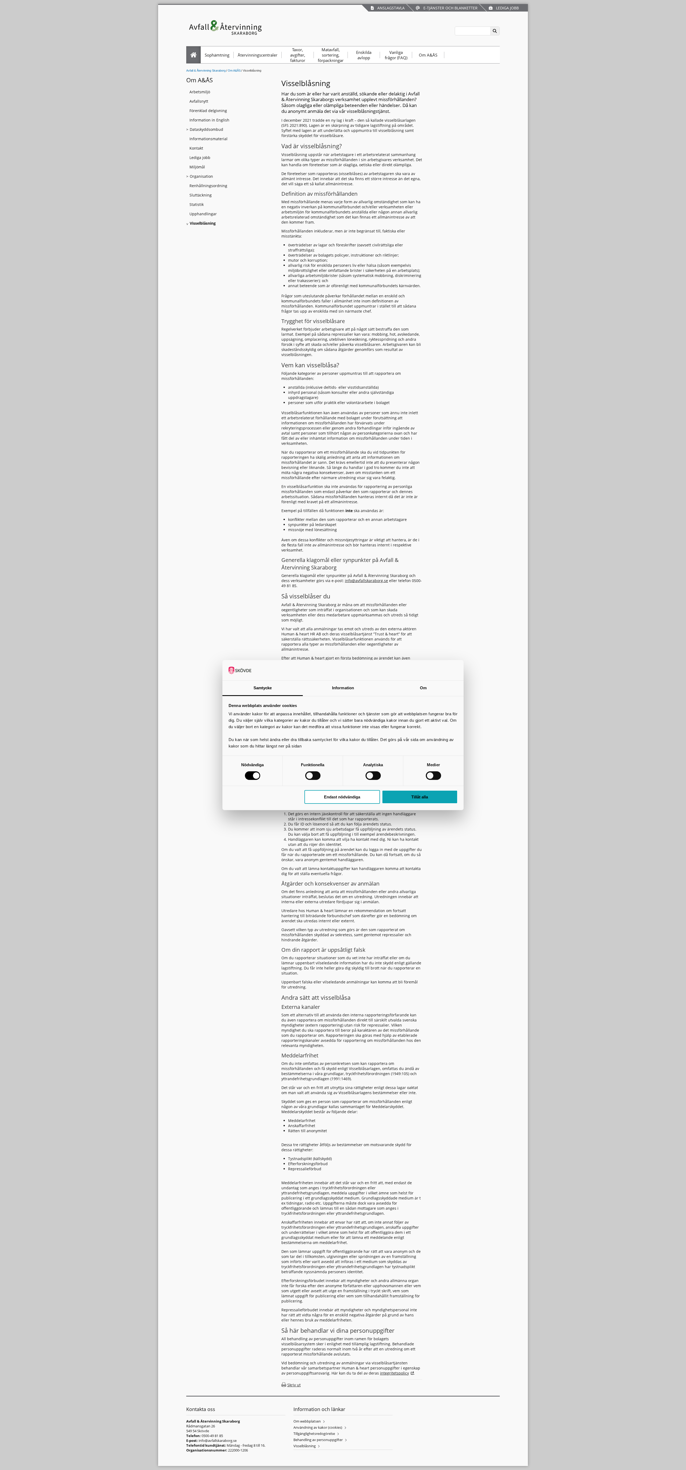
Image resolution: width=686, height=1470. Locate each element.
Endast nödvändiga (342, 797)
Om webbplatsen (307, 1421)
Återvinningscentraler (257, 55)
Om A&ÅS (428, 55)
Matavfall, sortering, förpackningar (331, 55)
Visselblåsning (304, 1445)
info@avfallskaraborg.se (366, 580)
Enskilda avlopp (363, 55)
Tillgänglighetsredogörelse (314, 1433)
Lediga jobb (506, 7)
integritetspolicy (394, 1373)
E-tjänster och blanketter (449, 7)
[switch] (312, 775)
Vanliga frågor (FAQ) (396, 55)
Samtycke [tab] (262, 688)
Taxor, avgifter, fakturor (297, 55)
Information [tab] (343, 688)
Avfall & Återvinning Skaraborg (206, 70)
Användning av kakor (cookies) (317, 1427)
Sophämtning (217, 55)
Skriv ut (294, 1384)
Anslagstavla (390, 7)
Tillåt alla (419, 797)
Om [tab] (423, 688)
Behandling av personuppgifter (318, 1439)
